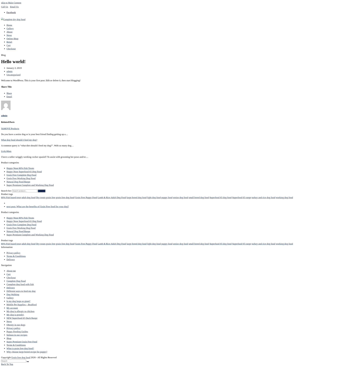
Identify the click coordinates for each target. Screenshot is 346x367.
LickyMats (6, 151)
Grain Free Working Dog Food (21, 178)
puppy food (166, 197)
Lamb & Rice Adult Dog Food (112, 197)
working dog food (284, 197)
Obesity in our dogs (15, 325)
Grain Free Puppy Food (86, 197)
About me (11, 271)
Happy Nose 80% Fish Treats (20, 168)
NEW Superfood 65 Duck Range (21, 318)
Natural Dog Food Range (18, 181)
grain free (50, 197)
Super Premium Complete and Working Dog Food (30, 185)
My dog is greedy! (15, 314)
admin (9, 71)
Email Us (14, 7)
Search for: (6, 191)
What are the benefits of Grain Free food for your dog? (37, 206)
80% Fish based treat (11, 197)
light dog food (154, 197)
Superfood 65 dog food (220, 197)
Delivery (10, 259)
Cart (8, 274)
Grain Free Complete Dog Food (21, 175)
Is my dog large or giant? (18, 301)
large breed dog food (137, 197)
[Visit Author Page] (6, 109)
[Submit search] (28, 361)
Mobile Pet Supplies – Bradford (21, 304)
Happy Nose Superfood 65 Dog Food (24, 171)
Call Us (4, 7)
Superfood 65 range (241, 197)
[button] (9, 93)
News (9, 321)
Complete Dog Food (16, 281)
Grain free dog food (20, 357)
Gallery (10, 298)
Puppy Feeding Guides (17, 331)
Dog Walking (12, 294)
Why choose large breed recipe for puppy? (26, 352)
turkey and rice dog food (263, 197)
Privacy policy (13, 253)
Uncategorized (13, 75)
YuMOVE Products (10, 128)
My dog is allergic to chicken (20, 311)
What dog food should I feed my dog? (19, 140)
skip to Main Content (11, 2)
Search (41, 191)
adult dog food (28, 197)
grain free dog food (65, 197)
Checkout (11, 277)
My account (12, 308)
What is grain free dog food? (20, 348)
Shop (8, 338)
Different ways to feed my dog (21, 291)
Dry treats (41, 197)
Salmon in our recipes (16, 335)
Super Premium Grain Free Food (21, 341)
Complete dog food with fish (20, 284)
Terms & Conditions (16, 256)
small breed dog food (199, 197)
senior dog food (180, 197)
